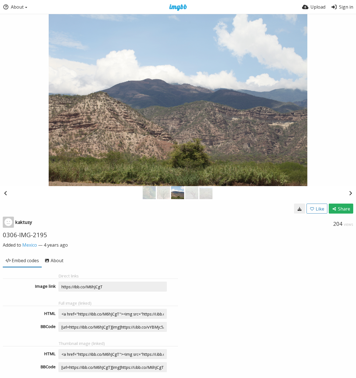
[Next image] (350, 193)
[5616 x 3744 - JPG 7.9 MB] (299, 209)
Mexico (29, 245)
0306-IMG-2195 (25, 235)
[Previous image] (5, 193)
